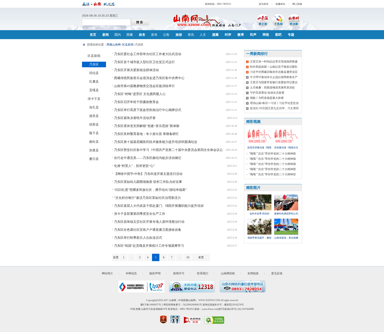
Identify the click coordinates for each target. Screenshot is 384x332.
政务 (142, 34)
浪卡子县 (94, 98)
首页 (93, 34)
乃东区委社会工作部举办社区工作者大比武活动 (147, 54)
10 (187, 257)
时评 (228, 34)
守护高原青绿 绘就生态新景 (267, 92)
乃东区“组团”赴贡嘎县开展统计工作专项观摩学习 (149, 245)
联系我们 (202, 273)
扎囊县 (94, 81)
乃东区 (94, 64)
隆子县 (94, 133)
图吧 (278, 34)
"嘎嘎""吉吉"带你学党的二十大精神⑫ (272, 169)
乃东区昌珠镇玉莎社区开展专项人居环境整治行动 (149, 221)
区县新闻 (127, 44)
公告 (166, 34)
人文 (203, 34)
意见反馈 (276, 273)
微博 (240, 34)
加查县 (94, 150)
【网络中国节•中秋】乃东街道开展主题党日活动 (148, 173)
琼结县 (94, 73)
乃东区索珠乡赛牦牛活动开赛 (135, 118)
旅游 (179, 34)
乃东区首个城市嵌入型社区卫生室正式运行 (144, 62)
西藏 (129, 34)
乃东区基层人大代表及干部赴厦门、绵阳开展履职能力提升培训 (159, 205)
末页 (201, 257)
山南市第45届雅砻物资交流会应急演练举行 (144, 86)
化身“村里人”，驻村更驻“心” (134, 165)
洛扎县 (94, 107)
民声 (253, 34)
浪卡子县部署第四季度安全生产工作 (139, 213)
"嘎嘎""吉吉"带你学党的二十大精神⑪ (272, 174)
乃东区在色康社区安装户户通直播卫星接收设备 (147, 229)
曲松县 (94, 141)
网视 (266, 34)
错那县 (94, 124)
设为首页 (263, 4)
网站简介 (107, 273)
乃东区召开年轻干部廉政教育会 (136, 102)
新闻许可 (178, 273)
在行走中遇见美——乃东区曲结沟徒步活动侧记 (147, 158)
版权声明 (155, 273)
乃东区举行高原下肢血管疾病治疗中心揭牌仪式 (147, 110)
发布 (154, 34)
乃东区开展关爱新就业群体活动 (136, 70)
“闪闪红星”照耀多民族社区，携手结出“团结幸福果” (150, 189)
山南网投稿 (228, 273)
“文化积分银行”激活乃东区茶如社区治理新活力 (147, 197)
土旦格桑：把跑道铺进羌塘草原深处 (272, 87)
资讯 (191, 34)
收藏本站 (280, 4)
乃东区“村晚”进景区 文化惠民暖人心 (140, 94)
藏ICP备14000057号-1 (151, 304)
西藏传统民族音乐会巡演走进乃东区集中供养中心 (149, 78)
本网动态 (131, 273)
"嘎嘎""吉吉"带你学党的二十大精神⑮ (272, 153)
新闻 (105, 34)
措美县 (94, 116)
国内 (117, 34)
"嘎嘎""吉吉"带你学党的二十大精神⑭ (272, 158)
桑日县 (94, 159)
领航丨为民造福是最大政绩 (267, 97)
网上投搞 (297, 4)
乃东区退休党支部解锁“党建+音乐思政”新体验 (146, 126)
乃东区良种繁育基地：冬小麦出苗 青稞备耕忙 (146, 134)
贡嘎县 (94, 90)
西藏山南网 (114, 44)
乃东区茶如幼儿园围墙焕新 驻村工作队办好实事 (148, 181)
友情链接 (253, 273)
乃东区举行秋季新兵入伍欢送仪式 (138, 237)
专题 (291, 34)
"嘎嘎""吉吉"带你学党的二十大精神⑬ (272, 164)
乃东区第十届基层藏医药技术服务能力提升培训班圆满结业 (155, 142)
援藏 (215, 34)
